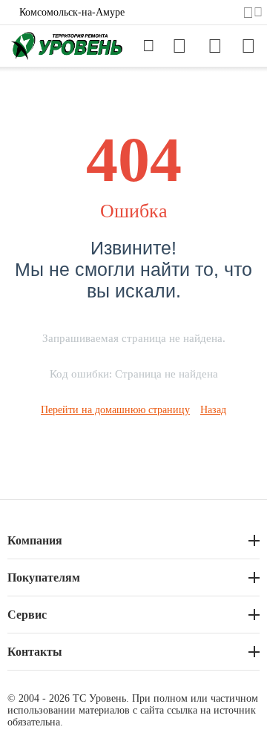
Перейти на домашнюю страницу (115, 409)
